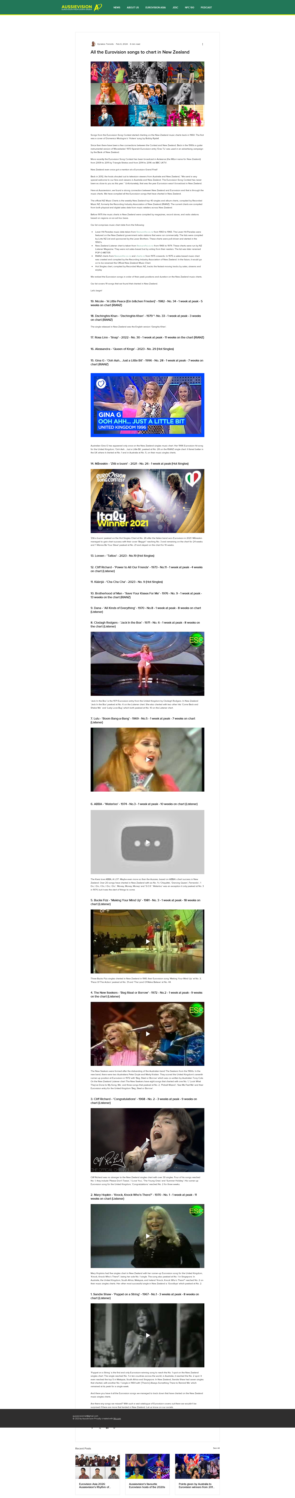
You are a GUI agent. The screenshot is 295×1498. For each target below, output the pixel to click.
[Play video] (147, 405)
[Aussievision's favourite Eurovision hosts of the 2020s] (147, 1466)
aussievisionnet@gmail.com (85, 1416)
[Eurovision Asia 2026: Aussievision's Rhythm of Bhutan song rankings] (97, 1466)
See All (216, 1448)
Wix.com (117, 1418)
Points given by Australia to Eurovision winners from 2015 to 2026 (196, 1485)
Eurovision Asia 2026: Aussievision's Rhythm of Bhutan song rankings (94, 1485)
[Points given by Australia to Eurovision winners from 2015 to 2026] (197, 1466)
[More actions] (202, 44)
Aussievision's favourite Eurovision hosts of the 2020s (147, 1485)
